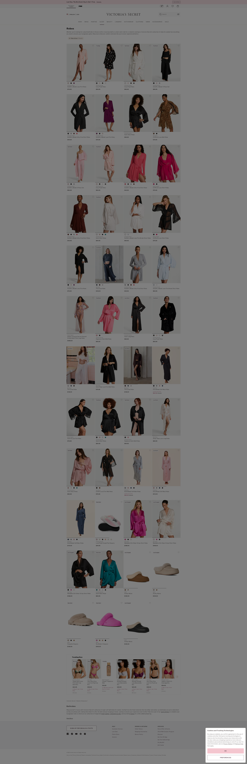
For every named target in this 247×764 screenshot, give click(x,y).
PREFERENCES (225, 757)
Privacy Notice (227, 744)
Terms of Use (239, 744)
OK (225, 751)
